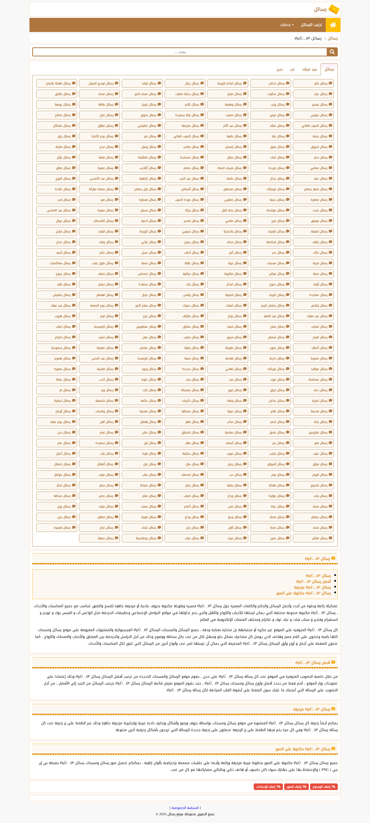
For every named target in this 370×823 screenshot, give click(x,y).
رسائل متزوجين (318, 432)
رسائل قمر (320, 443)
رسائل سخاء (234, 242)
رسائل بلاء (107, 453)
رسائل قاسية (105, 369)
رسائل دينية (277, 199)
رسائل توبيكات (275, 189)
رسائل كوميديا (147, 358)
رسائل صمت (148, 506)
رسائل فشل (63, 231)
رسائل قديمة (319, 411)
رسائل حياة (278, 506)
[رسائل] (333, 25)
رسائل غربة (235, 263)
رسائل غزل (149, 464)
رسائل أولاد (320, 284)
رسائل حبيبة (234, 411)
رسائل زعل (192, 527)
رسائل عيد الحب (189, 178)
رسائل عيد (235, 379)
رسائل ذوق (277, 390)
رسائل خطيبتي (147, 125)
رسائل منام (149, 496)
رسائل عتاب (149, 474)
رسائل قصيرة (62, 527)
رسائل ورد (107, 390)
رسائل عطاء (277, 125)
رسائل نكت (149, 390)
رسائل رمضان (319, 517)
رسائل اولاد (149, 83)
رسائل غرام (107, 432)
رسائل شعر (277, 422)
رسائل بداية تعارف (187, 94)
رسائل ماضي (233, 221)
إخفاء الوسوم (321, 787)
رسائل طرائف (190, 316)
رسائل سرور (234, 337)
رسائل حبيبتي (319, 115)
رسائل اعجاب (191, 496)
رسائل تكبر (320, 83)
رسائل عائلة (191, 263)
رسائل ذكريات (190, 400)
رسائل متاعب (191, 147)
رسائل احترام (63, 337)
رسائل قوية (148, 517)
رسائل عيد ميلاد (61, 305)
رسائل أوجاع (63, 411)
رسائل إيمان (148, 147)
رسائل (333, 38)
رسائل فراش (277, 274)
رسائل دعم (320, 157)
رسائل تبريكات (276, 369)
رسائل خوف (106, 474)
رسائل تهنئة (277, 485)
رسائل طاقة (106, 104)
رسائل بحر (278, 443)
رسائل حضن (106, 496)
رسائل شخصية (104, 400)
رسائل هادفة (233, 358)
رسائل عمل (149, 337)
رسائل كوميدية (104, 326)
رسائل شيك (234, 326)
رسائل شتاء (149, 527)
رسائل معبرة (105, 168)
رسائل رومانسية (146, 538)
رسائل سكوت (276, 94)
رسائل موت (277, 379)
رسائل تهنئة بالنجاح (58, 83)
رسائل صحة (320, 506)
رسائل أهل (235, 527)
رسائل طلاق (63, 94)
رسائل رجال (192, 83)
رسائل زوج (64, 506)
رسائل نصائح (63, 115)
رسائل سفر (106, 485)
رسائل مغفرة (319, 199)
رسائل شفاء (106, 274)
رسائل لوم (107, 316)
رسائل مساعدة (189, 157)
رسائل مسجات (276, 263)
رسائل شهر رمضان (315, 189)
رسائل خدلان (277, 83)
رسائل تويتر (149, 104)
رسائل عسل (148, 252)
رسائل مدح (106, 147)
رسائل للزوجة (147, 231)
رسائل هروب (63, 316)
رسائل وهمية (233, 104)
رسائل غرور (235, 390)
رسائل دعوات (190, 305)
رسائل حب (235, 474)
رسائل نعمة (148, 263)
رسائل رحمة (320, 136)
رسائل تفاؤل (106, 125)
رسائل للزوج (63, 178)
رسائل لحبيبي (190, 231)
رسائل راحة (320, 422)
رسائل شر (150, 136)
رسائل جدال (277, 178)
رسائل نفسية (147, 411)
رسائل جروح (63, 274)
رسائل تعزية (319, 400)
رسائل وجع (235, 517)
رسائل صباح (277, 326)
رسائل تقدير (191, 221)
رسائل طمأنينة (147, 157)
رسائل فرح (278, 221)
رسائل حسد (320, 210)
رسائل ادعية (148, 221)
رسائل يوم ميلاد (60, 422)
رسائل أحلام (191, 506)
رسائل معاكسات (60, 263)
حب (292, 69)
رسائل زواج (235, 316)
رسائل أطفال (105, 464)
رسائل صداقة (62, 496)
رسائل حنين (277, 538)
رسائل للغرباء (276, 231)
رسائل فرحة (320, 263)
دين (280, 69)
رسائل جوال (63, 221)
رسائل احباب (63, 326)
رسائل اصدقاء (190, 474)
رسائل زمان (192, 485)
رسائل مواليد (319, 369)
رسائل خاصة (234, 178)
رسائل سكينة (190, 453)
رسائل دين (64, 432)
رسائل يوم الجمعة (102, 305)
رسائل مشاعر (148, 348)
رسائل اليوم (319, 474)
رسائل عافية (234, 136)
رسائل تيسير (319, 104)
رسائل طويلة (233, 348)
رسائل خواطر (62, 474)
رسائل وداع (235, 496)
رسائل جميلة (106, 538)
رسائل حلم (64, 443)
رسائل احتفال (62, 464)
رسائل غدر (278, 252)
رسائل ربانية (234, 485)
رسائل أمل (235, 252)
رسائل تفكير (319, 538)
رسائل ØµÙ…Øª (318, 575)
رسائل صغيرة (62, 369)
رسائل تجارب (277, 453)
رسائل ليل (150, 443)
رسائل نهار (192, 443)
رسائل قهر (192, 422)
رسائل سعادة (147, 284)
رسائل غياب (192, 538)
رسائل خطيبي (233, 199)
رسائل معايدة (318, 295)
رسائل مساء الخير (145, 94)
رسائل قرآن (64, 157)
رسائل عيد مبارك (317, 316)
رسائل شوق (148, 115)
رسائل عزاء (320, 94)
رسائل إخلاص (319, 305)
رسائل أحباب (191, 252)
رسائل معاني (318, 168)
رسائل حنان (149, 432)
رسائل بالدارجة (233, 231)
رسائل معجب (234, 115)
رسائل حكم (106, 252)
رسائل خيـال (149, 295)
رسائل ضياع (234, 94)
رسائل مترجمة (190, 125)
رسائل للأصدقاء (104, 221)
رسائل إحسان (233, 147)
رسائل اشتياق (190, 432)
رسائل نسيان (148, 210)
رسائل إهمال (148, 422)
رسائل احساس (147, 274)
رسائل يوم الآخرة (102, 136)
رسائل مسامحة (317, 379)
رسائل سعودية (61, 348)
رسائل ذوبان (106, 284)
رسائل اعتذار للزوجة (229, 83)
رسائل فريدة (276, 168)
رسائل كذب (106, 379)
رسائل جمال (234, 157)
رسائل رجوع (191, 242)
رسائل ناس (235, 506)
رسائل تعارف (319, 326)
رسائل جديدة (190, 369)
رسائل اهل (107, 422)
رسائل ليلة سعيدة (187, 115)
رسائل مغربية (105, 348)
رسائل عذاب (234, 422)
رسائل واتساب (104, 411)
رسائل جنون (277, 348)
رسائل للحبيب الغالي (314, 125)
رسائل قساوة (147, 199)
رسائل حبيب (320, 453)
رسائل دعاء (320, 390)
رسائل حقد (320, 178)
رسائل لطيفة (319, 231)
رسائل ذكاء (320, 252)
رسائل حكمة (148, 400)
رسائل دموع (277, 284)
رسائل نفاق (63, 168)
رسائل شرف (106, 337)
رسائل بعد (192, 379)
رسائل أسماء (234, 443)
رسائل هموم (62, 358)
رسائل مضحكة (190, 390)
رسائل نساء (320, 527)
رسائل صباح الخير (145, 305)
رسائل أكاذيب (147, 168)
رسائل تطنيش (62, 295)
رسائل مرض (277, 115)
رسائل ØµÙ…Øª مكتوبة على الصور (303, 593)
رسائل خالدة (63, 189)
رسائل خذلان (277, 400)
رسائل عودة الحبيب (187, 199)
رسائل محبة (320, 274)
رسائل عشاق (191, 326)
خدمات (286, 24)
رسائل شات (277, 157)
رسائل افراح (320, 337)
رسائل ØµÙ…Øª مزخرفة (312, 587)
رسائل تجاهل (105, 517)
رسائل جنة (278, 136)
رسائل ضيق (277, 147)
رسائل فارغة (63, 147)
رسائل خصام (191, 168)
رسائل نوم (278, 474)
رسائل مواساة (275, 210)
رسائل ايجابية (62, 400)
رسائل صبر (107, 199)
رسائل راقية (191, 348)
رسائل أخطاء (319, 348)
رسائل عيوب (234, 453)
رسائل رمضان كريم (273, 305)
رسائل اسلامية (275, 242)
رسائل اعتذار (234, 284)
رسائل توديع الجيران (101, 83)
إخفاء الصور (294, 787)
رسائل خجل (107, 115)
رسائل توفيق (319, 221)
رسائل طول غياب (103, 263)
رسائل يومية (63, 104)
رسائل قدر (64, 199)
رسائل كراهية (147, 178)
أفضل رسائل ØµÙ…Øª (313, 581)
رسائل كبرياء (277, 295)
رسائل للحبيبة (233, 295)
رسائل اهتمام (105, 295)
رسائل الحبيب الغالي (186, 136)
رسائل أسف (63, 252)
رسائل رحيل (235, 464)
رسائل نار (65, 390)
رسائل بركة (192, 210)
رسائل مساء (106, 94)
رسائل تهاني (233, 369)
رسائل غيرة (235, 538)
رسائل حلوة (148, 379)
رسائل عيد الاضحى (59, 210)
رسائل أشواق (276, 464)
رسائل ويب (278, 104)
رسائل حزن (64, 517)
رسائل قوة (149, 453)
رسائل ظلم (278, 411)
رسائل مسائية (190, 411)
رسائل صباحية (233, 432)
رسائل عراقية (191, 274)
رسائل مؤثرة (277, 496)
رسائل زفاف (319, 242)
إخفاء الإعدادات (265, 787)
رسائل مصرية (319, 358)
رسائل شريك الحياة (229, 168)
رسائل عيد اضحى (103, 358)
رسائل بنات (320, 496)
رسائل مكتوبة (233, 274)
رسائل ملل (192, 464)
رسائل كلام (192, 104)
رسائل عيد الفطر (274, 316)
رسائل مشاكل (62, 125)
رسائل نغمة (106, 157)
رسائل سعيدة (104, 443)
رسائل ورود (149, 369)
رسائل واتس (191, 295)
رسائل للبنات (106, 231)
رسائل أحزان (63, 453)
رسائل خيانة (63, 379)
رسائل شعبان (276, 337)
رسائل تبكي (148, 242)
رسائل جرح (149, 316)
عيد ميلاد (309, 69)
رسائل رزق (64, 136)
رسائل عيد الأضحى (102, 178)
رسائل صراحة (148, 485)
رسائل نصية (191, 358)
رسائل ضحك (277, 517)
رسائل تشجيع (319, 485)
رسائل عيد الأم (232, 125)
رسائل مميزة (105, 210)
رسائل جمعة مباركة (101, 189)
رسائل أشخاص (190, 189)
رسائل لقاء (64, 284)
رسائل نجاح (107, 527)
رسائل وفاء (106, 242)
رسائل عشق (277, 432)
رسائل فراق (320, 464)
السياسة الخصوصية (185, 808)
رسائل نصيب (191, 337)
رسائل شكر (64, 485)
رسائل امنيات (234, 305)
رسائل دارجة (277, 358)
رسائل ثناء (192, 284)
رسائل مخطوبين (146, 326)
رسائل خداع (63, 242)
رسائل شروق (319, 147)
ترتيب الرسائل (311, 24)
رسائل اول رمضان (145, 189)
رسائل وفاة (234, 400)
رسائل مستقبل (232, 189)
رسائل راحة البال (232, 210)
